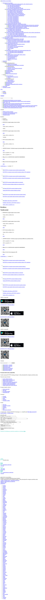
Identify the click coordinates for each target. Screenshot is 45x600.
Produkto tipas (3, 422)
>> (6, 166)
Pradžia (4, 91)
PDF (4, 124)
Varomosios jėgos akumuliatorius (9, 113)
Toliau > (4, 166)
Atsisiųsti (4, 93)
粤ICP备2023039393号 (32, 411)
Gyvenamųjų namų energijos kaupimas (10, 112)
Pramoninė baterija (6, 114)
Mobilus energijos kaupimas (8, 111)
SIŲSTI (2, 429)
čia (24, 431)
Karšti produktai (3, 413)
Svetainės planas (10, 413)
